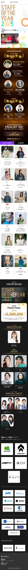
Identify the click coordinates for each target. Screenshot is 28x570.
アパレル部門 (8, 143)
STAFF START (3, 564)
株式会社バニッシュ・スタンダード (7, 560)
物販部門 (22, 143)
